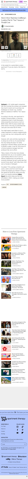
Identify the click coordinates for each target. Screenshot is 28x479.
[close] (27, 476)
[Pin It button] (6, 47)
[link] (19, 239)
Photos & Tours (4, 7)
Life (2, 14)
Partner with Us (23, 467)
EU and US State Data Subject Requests (18, 473)
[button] (25, 47)
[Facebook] (17, 430)
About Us (3, 429)
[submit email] (25, 444)
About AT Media (12, 467)
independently (6, 59)
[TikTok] (22, 427)
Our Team (3, 426)
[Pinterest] (22, 430)
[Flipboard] (22, 433)
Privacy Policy (12, 449)
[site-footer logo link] (4, 467)
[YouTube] (17, 433)
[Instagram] (17, 427)
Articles (17, 7)
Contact (3, 431)
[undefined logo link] (10, 1)
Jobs (18, 467)
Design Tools (22, 7)
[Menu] (2, 2)
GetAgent (4, 104)
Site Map (3, 434)
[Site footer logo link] (14, 419)
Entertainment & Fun (10, 14)
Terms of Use (4, 449)
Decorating (11, 7)
